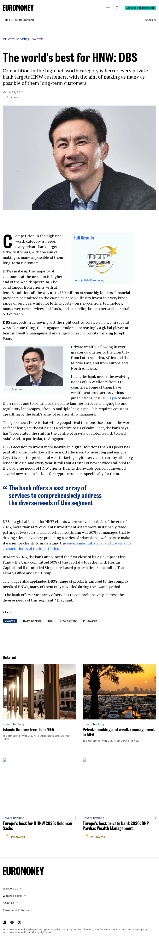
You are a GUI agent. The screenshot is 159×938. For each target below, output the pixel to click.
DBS (50, 620)
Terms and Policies (16, 910)
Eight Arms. (46, 932)
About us (8, 902)
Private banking (24, 19)
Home (6, 19)
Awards (37, 38)
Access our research (140, 8)
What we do (10, 888)
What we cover (12, 895)
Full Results (83, 237)
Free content (68, 620)
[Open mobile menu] (108, 8)
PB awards (90, 620)
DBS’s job (109, 397)
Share (149, 19)
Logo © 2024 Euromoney (88, 280)
